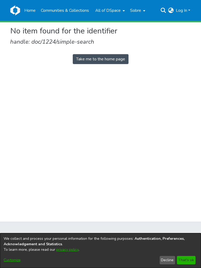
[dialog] (100, 250)
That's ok (186, 260)
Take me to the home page (100, 59)
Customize (12, 260)
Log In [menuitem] (181, 10)
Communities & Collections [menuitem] (65, 10)
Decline (167, 260)
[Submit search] (163, 10)
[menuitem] (109, 10)
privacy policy (67, 249)
